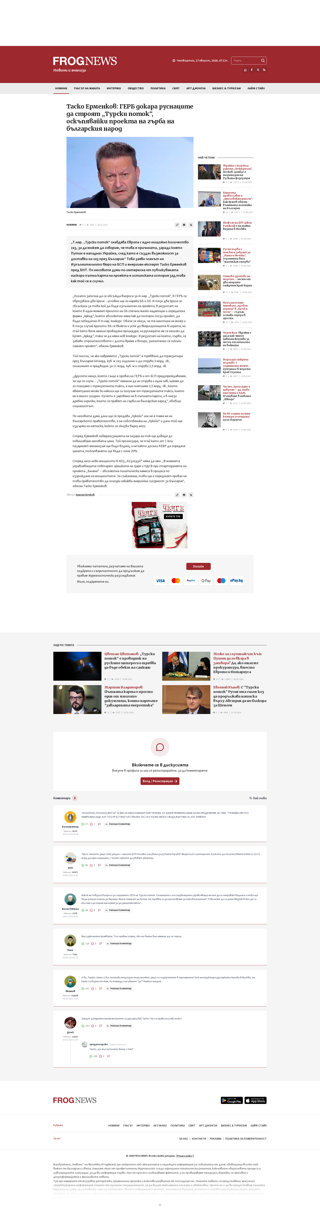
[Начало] (245, 69)
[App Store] (255, 1100)
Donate (198, 566)
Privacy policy (185, 1156)
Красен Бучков (85, 495)
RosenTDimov (70, 909)
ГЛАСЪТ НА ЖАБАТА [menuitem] (87, 88)
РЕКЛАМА (215, 1139)
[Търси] (263, 61)
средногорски (98, 1044)
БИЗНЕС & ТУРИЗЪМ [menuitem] (226, 88)
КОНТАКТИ (199, 1139)
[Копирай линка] (177, 224)
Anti (70, 868)
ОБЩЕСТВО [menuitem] (136, 88)
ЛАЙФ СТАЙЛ (259, 1126)
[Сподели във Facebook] (184, 224)
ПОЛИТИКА (178, 1126)
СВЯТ (192, 1126)
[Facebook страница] (251, 69)
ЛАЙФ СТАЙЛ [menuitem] (256, 88)
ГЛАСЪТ (128, 1126)
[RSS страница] (264, 69)
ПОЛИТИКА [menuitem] (158, 88)
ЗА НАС (183, 1139)
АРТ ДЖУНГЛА (208, 1126)
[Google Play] (232, 1100)
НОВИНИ (71, 225)
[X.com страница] (258, 69)
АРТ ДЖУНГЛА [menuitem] (196, 88)
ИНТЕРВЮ (143, 1126)
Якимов (70, 991)
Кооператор (70, 827)
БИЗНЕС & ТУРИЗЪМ (234, 1126)
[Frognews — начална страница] (74, 1100)
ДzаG (70, 1032)
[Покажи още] (160, 1205)
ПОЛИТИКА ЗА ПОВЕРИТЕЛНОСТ (246, 1139)
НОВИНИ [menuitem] (61, 88)
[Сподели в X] (191, 224)
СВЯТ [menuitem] (176, 88)
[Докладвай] (99, 824)
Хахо (70, 950)
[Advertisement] (160, 22)
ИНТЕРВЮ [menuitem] (114, 88)
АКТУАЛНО (160, 1126)
